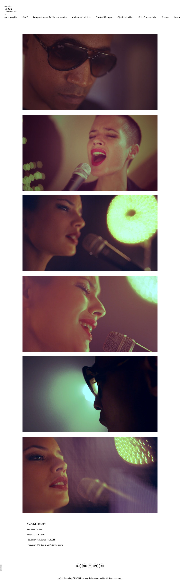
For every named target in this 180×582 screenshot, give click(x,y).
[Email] (78, 566)
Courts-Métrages (104, 17)
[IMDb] (84, 566)
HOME (25, 17)
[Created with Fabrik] (1, 568)
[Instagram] (101, 566)
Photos (165, 17)
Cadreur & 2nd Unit (81, 17)
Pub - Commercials (147, 17)
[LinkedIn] (95, 566)
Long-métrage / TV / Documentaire (50, 17)
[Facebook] (90, 566)
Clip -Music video (125, 17)
